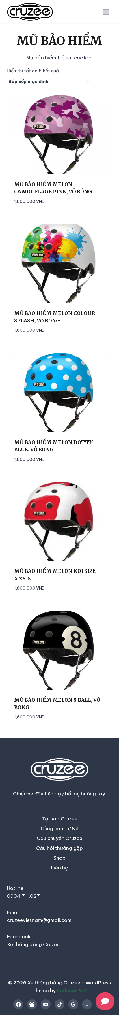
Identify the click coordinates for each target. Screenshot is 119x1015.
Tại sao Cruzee (59, 819)
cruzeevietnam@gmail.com (39, 920)
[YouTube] (46, 1004)
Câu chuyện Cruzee (59, 838)
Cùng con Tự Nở (60, 828)
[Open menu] (106, 12)
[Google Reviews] (73, 1004)
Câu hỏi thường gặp (59, 848)
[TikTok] (59, 1004)
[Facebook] (18, 1004)
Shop (59, 858)
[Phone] (87, 1004)
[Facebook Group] (32, 1004)
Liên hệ (59, 868)
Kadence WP (72, 990)
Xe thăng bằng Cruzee (33, 944)
